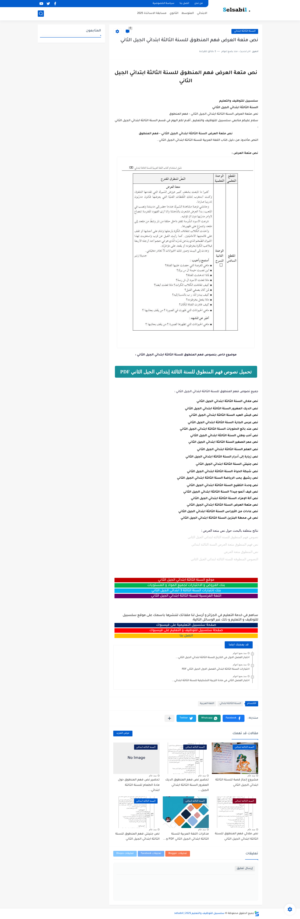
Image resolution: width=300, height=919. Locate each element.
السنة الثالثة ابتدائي (245, 31)
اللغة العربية (207, 703)
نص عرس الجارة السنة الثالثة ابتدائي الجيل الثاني (223, 422)
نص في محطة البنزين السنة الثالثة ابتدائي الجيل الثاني (219, 518)
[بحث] (41, 13)
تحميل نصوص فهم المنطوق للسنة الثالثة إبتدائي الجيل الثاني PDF (186, 371)
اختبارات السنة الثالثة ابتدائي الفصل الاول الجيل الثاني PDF (216, 669)
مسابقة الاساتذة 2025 (152, 13)
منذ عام (251, 775)
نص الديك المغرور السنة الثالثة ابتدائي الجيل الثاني (221, 409)
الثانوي (174, 13)
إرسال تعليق (245, 868)
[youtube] (41, 3)
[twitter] (48, 3)
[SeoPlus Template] (256, 913)
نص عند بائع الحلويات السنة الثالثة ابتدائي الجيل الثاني (219, 429)
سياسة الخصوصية (163, 3)
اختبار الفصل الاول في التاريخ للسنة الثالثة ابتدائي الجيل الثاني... (213, 657)
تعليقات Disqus (125, 853)
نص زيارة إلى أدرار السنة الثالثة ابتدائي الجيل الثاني (222, 457)
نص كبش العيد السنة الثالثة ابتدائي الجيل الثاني (223, 415)
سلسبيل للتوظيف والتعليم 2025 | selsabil (199, 913)
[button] (233, 718)
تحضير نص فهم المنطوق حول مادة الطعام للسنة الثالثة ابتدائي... (139, 785)
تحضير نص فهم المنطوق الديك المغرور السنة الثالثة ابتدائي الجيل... (187, 785)
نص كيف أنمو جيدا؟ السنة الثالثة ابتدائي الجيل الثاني (220, 492)
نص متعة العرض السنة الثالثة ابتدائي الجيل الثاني (222, 505)
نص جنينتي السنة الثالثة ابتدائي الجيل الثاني (227, 464)
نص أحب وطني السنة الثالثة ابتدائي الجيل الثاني (224, 435)
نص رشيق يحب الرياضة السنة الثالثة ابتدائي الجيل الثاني (217, 478)
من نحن (198, 3)
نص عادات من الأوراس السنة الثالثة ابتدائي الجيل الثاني (218, 511)
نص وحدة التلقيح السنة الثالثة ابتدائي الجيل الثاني (222, 485)
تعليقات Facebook (151, 853)
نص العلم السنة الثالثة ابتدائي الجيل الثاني (227, 449)
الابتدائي (202, 13)
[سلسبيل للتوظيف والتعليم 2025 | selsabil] (236, 10)
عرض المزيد (122, 733)
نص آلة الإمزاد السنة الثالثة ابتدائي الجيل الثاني (224, 498)
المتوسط (187, 13)
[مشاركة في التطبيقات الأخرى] (169, 718)
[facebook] (55, 3)
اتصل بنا (184, 3)
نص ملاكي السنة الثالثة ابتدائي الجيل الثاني (227, 401)
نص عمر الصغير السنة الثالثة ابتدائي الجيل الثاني (223, 442)
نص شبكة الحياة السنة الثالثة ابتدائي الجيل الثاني (222, 471)
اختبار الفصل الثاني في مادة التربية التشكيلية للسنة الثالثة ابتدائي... (211, 680)
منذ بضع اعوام (240, 653)
